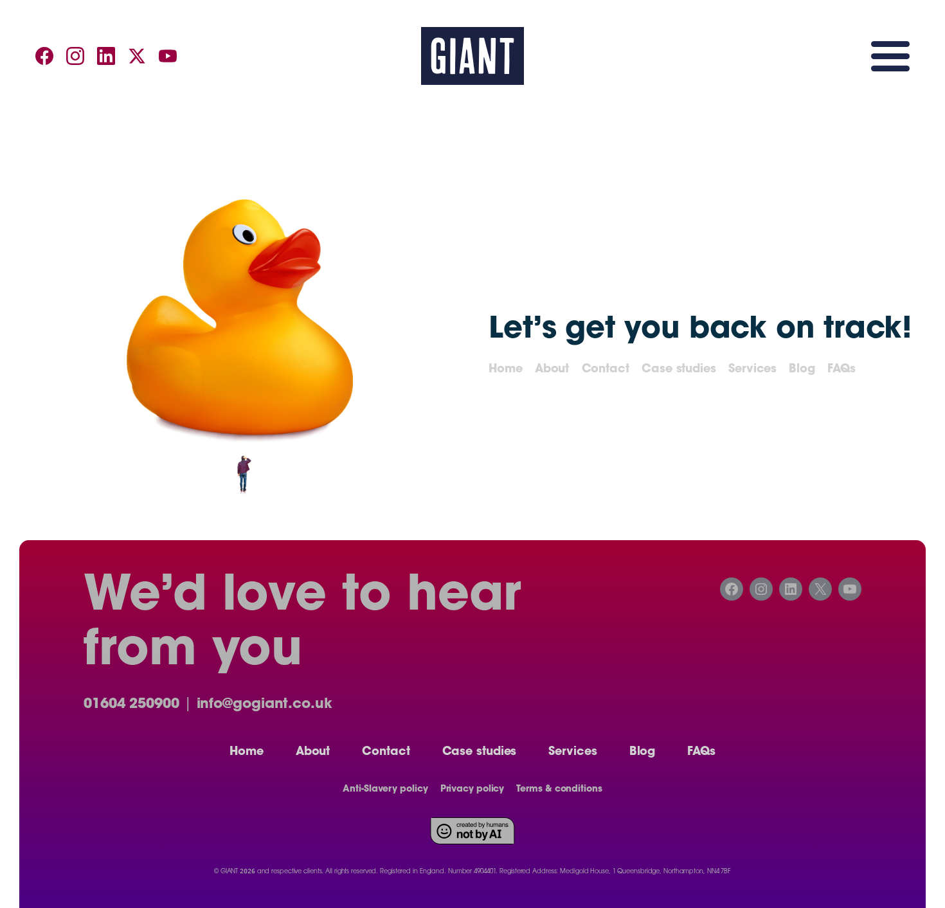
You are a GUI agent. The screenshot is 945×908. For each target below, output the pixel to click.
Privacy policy (472, 789)
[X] (137, 56)
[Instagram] (75, 56)
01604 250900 (131, 705)
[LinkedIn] (106, 56)
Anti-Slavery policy (385, 789)
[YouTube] (168, 56)
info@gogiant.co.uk (264, 705)
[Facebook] (44, 56)
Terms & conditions (559, 789)
